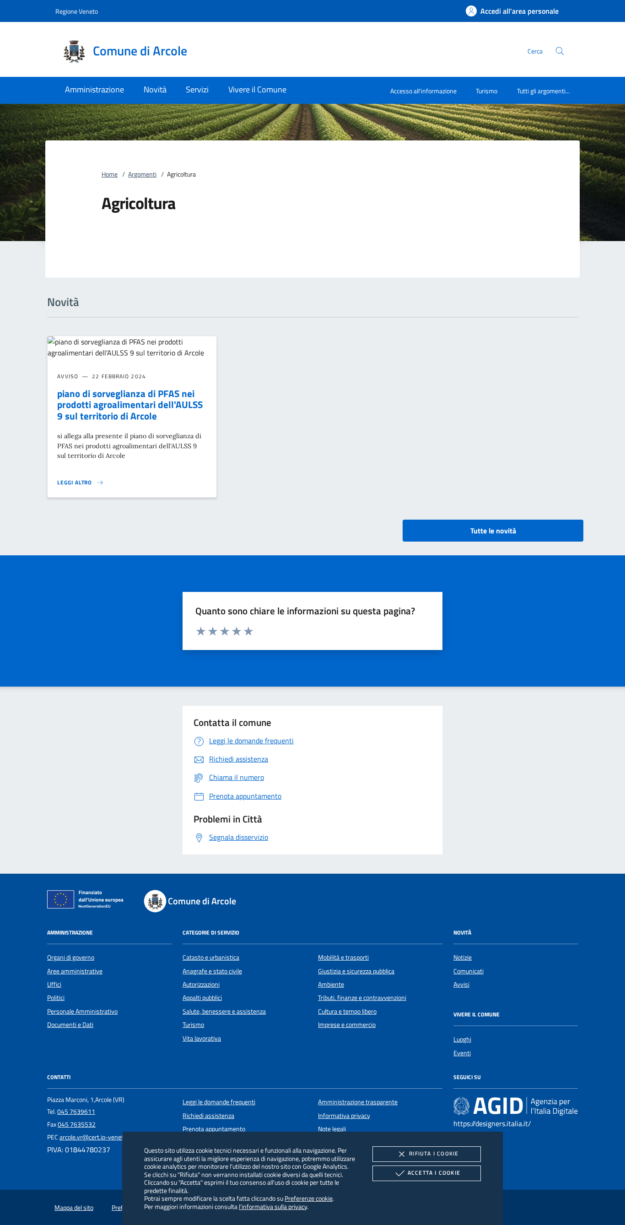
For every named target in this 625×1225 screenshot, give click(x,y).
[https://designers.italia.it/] (515, 1106)
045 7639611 (76, 1112)
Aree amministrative (74, 971)
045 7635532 (77, 1124)
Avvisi (461, 984)
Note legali (332, 1129)
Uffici (54, 984)
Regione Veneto (76, 11)
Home (110, 174)
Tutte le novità (493, 530)
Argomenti (142, 174)
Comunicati (468, 971)
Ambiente (331, 984)
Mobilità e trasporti (343, 957)
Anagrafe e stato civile (212, 971)
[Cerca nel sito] (560, 51)
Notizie (462, 957)
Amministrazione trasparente (358, 1102)
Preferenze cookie (309, 1198)
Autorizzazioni (201, 984)
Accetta (434, 1172)
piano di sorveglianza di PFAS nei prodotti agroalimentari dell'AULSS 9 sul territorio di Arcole (130, 405)
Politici (56, 998)
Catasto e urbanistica (211, 957)
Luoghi (462, 1039)
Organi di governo (70, 957)
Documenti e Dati (70, 1025)
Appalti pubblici (202, 998)
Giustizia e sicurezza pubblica (356, 971)
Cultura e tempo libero (347, 1011)
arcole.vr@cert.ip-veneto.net (98, 1137)
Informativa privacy (344, 1116)
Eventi (462, 1053)
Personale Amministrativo (82, 1011)
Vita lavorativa (202, 1038)
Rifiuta (433, 1153)
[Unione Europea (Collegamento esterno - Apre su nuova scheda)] (88, 901)
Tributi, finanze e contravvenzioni (362, 998)
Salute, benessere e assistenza (224, 1011)
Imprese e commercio (347, 1025)
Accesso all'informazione (423, 91)
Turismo (486, 91)
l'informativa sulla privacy (273, 1206)
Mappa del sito (73, 1208)
